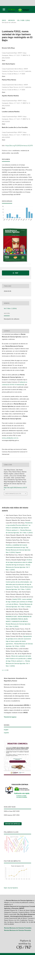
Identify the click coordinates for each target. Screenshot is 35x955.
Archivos (11, 20)
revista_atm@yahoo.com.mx (10, 438)
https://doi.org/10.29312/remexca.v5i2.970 (19, 145)
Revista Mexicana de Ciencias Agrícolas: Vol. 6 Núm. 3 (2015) (18, 663)
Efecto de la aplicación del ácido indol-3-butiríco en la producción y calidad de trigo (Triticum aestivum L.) (19, 658)
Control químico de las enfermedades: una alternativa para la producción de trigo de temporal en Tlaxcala (19, 584)
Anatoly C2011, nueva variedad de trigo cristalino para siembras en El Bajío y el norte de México (19, 601)
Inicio (4, 20)
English (6, 729)
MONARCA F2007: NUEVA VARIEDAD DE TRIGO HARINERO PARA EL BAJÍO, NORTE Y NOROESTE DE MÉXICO (19, 619)
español (6, 732)
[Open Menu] (4, 9)
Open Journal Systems (11, 888)
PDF (16, 273)
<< (3, 670)
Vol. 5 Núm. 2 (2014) (23, 20)
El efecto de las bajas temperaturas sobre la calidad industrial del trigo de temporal (19, 562)
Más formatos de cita (13, 493)
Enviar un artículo (12, 824)
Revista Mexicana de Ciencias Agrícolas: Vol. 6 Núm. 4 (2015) (18, 567)
